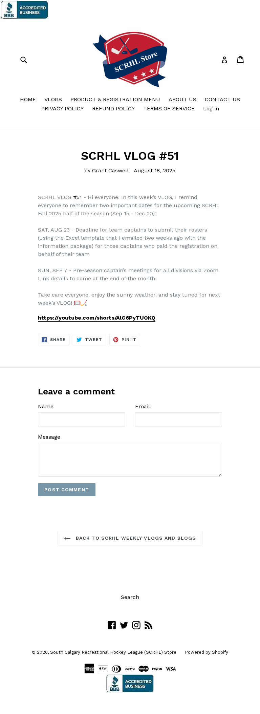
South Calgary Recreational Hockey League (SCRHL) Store (113, 652)
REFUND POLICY (113, 108)
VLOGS (53, 99)
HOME (28, 99)
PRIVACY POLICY (62, 108)
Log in (211, 108)
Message (49, 437)
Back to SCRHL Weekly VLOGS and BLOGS (135, 538)
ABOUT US (182, 99)
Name (45, 406)
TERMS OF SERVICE (169, 108)
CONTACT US (222, 99)
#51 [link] (77, 197)
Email (142, 406)
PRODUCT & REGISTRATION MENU (115, 99)
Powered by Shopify (206, 652)
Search (130, 597)
